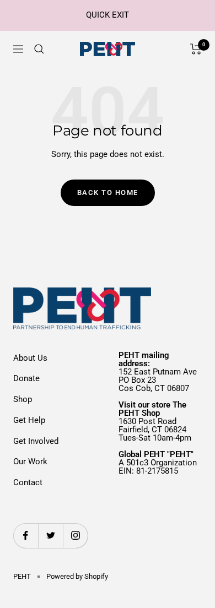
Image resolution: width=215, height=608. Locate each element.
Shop (22, 399)
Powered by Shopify (77, 576)
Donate (26, 378)
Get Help (29, 420)
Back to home (107, 192)
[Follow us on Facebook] (25, 535)
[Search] (39, 49)
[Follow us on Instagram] (75, 535)
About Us (30, 358)
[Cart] (196, 49)
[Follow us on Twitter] (50, 535)
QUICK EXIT (107, 15)
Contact (27, 482)
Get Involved (35, 441)
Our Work (30, 461)
